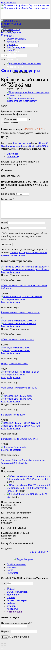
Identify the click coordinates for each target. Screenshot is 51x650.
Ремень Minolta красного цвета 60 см (20, 312)
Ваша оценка (8, 193)
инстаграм (12, 572)
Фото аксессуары (16, 47)
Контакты (12, 59)
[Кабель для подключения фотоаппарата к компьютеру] (28, 100)
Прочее (11, 44)
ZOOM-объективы (16, 38)
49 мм (42, 143)
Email (4, 228)
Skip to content (8, 2)
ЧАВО (10, 570)
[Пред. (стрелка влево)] (2, 645)
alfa (7, 145)
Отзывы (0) (13, 156)
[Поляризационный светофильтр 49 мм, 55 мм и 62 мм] (28, 95)
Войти (4, 637)
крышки (33, 145)
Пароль (5, 631)
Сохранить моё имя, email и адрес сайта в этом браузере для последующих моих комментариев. (24, 236)
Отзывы (11, 606)
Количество (10, 119)
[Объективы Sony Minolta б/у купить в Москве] (25, 6)
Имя (4, 222)
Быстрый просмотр (11, 272)
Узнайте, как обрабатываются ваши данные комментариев (24, 254)
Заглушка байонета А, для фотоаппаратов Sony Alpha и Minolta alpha (23, 461)
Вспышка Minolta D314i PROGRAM (19, 438)
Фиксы (10, 36)
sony (26, 145)
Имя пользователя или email (16, 623)
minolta (19, 145)
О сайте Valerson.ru (16, 564)
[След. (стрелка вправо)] (5, 645)
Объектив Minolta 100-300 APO (17, 339)
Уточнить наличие (10, 123)
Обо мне (11, 53)
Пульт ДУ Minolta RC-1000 (14, 363)
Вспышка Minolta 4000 (13, 414)
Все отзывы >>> (40, 551)
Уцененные (13, 41)
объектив (43, 145)
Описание (12, 153)
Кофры (10, 50)
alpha (12, 145)
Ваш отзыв (7, 199)
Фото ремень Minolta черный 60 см (19, 387)
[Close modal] (2, 648)
